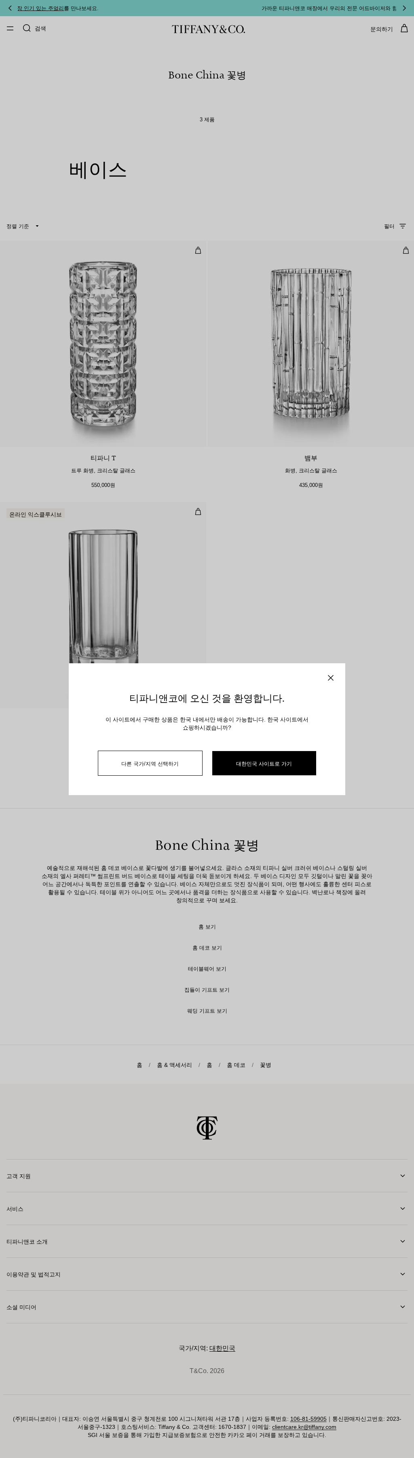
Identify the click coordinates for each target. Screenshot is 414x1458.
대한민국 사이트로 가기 (264, 763)
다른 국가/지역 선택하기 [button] (150, 763)
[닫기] (331, 678)
